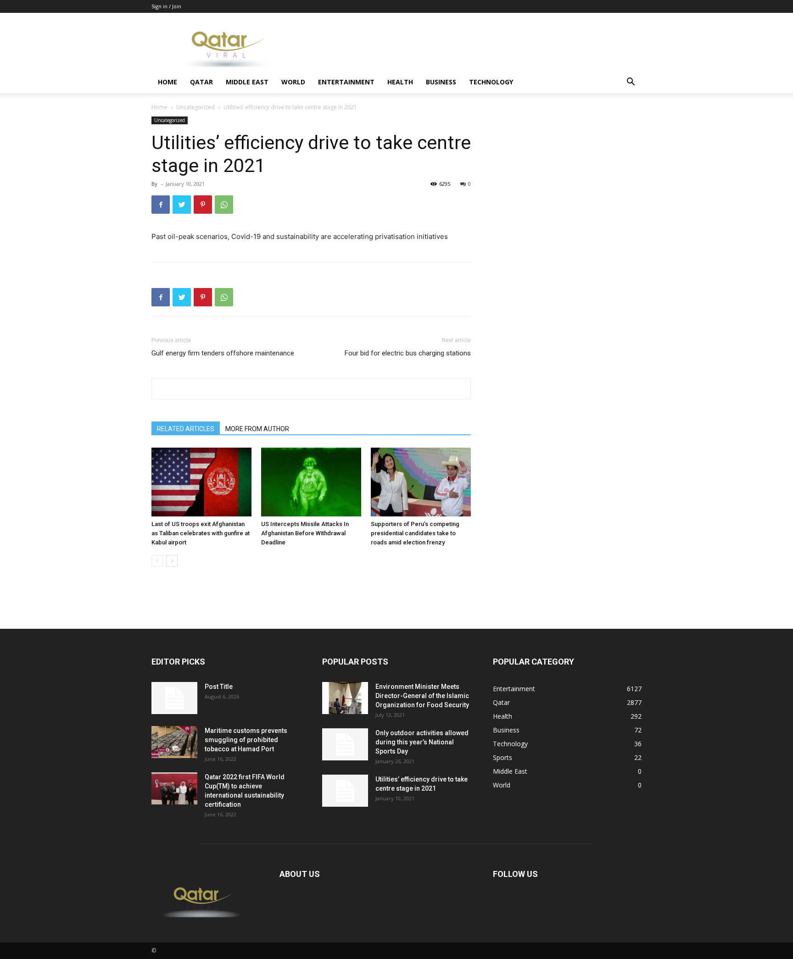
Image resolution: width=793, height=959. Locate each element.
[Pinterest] (203, 204)
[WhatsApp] (224, 204)
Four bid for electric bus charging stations (408, 353)
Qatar (201, 82)
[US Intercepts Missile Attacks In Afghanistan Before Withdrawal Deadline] (311, 482)
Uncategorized (195, 107)
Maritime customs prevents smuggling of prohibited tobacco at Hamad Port (246, 740)
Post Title (219, 686)
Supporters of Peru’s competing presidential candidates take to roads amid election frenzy (415, 533)
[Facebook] (160, 204)
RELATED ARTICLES (185, 428)
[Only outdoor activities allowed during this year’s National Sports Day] (345, 744)
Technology (491, 82)
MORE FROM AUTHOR (257, 428)
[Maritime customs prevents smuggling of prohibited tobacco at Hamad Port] (174, 742)
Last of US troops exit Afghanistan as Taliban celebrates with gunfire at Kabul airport (200, 533)
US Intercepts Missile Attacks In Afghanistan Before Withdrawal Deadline (305, 533)
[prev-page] (157, 560)
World (293, 82)
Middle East (247, 82)
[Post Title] (174, 698)
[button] (631, 82)
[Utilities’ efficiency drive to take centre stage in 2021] (345, 791)
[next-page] (172, 560)
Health (400, 82)
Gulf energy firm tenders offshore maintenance (222, 353)
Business (441, 82)
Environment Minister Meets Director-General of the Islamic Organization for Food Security (422, 696)
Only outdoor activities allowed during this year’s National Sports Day (422, 742)
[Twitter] (182, 204)
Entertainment (346, 82)
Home (167, 82)
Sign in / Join (166, 6)
